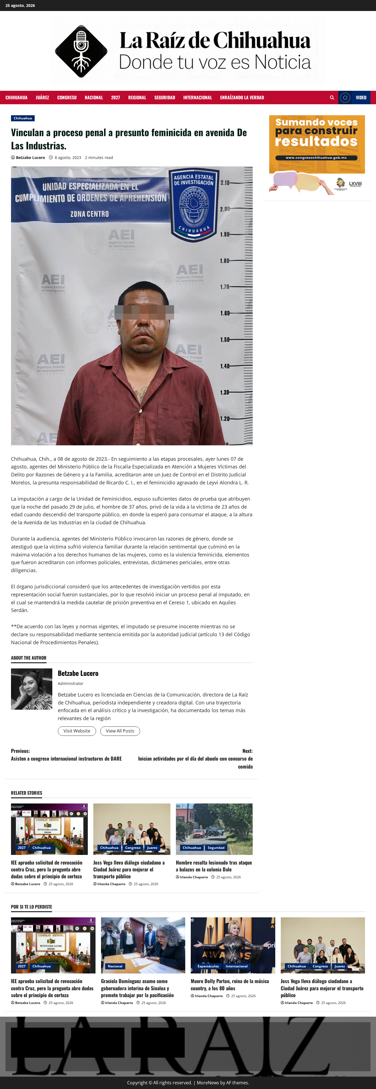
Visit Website (77, 731)
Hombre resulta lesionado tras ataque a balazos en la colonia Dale (214, 866)
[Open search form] (332, 97)
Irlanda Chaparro (111, 884)
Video (361, 97)
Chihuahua (17, 97)
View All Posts (120, 731)
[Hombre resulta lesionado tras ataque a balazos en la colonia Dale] (214, 829)
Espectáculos (208, 966)
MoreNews (208, 1083)
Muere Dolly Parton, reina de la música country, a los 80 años (230, 984)
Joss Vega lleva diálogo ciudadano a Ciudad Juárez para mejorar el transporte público (129, 869)
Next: (195, 758)
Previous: (66, 754)
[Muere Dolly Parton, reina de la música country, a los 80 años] (233, 945)
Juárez (42, 97)
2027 (115, 97)
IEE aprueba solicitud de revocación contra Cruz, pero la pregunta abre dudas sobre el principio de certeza (46, 869)
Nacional (94, 97)
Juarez (152, 847)
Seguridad (164, 97)
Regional (137, 97)
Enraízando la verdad (242, 97)
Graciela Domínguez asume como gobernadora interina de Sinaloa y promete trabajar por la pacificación (137, 987)
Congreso (67, 97)
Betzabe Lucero (30, 157)
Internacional (197, 97)
